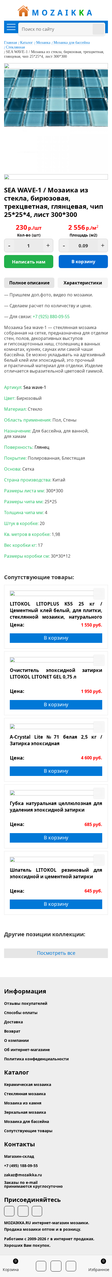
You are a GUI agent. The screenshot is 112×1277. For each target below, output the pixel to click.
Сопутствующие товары (28, 1130)
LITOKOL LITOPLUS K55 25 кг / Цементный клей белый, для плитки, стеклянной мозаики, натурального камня (56, 610)
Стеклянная (15, 47)
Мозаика (43, 43)
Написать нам (28, 262)
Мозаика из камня (22, 1103)
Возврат (12, 1031)
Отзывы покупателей (25, 1003)
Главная (10, 43)
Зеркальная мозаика (25, 1112)
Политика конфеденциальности (36, 1058)
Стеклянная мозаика (25, 1093)
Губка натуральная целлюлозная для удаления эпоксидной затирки (56, 806)
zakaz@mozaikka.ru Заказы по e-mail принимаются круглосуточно (33, 1180)
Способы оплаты (21, 1012)
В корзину (83, 261)
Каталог (26, 43)
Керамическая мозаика (27, 1084)
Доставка (13, 1021)
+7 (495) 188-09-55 (21, 1165)
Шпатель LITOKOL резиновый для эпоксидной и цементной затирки (56, 873)
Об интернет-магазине (27, 1049)
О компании (16, 1040)
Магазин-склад (19, 1156)
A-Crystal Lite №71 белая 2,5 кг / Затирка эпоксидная (56, 740)
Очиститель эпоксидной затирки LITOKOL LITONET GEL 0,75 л (56, 673)
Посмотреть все (56, 953)
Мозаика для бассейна (72, 43)
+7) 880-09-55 (51, 317)
